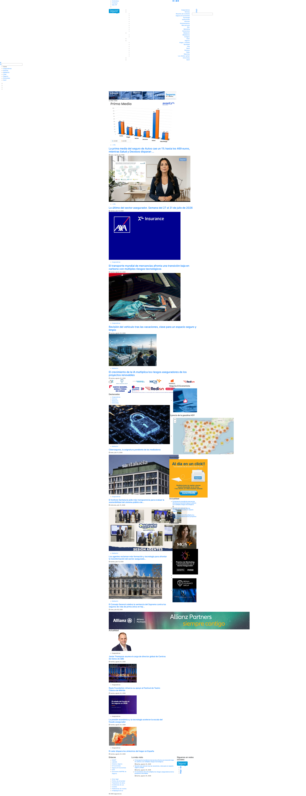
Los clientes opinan (184, 56)
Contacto (115, 3)
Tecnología (186, 17)
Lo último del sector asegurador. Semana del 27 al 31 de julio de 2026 (151, 207)
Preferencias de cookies (119, 788)
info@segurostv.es (117, 790)
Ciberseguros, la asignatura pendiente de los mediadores (135, 449)
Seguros (187, 40)
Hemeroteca (186, 31)
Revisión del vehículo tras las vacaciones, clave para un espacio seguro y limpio (152, 328)
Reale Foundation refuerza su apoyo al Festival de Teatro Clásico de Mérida (134, 689)
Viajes (188, 52)
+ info (114, 145)
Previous (116, 381)
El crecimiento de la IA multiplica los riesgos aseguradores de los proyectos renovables (148, 373)
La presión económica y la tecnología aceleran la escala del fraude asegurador (136, 720)
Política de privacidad (118, 781)
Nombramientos (185, 23)
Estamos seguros (117, 764)
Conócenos (115, 1)
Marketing (187, 29)
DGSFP (114, 760)
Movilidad (187, 44)
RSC (188, 27)
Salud (188, 48)
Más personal (186, 25)
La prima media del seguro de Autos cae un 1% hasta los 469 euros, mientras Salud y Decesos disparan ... (149, 150)
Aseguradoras (185, 10)
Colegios (187, 37)
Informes (187, 21)
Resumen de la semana (183, 14)
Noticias (187, 12)
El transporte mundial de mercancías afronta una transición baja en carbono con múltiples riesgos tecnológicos (149, 267)
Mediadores (186, 35)
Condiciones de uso (118, 785)
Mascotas (187, 54)
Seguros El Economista (183, 15)
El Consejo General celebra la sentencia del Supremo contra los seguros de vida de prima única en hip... (137, 605)
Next (195, 381)
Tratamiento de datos (118, 783)
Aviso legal (115, 779)
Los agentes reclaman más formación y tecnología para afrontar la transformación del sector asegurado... (138, 557)
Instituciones (186, 19)
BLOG (113, 7)
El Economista (116, 766)
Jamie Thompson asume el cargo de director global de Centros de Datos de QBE (137, 657)
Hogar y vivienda (184, 42)
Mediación (186, 33)
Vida (188, 46)
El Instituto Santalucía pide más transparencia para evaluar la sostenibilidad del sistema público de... (136, 501)
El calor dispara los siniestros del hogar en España (131, 751)
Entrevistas (186, 58)
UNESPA (114, 762)
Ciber (188, 38)
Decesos (187, 50)
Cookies (114, 787)
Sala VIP (114, 5)
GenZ (188, 60)
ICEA (113, 769)
